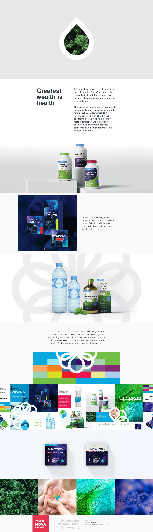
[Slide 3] (47, 249)
